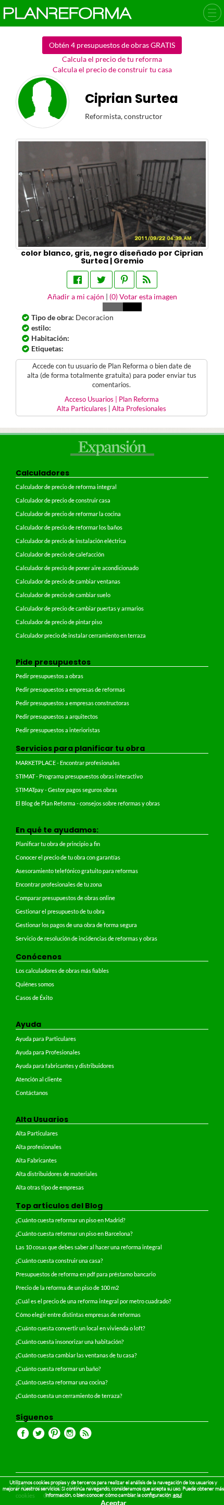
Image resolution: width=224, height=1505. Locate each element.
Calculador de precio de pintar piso (59, 621)
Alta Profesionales (139, 409)
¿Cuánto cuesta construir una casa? (59, 1260)
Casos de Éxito (34, 997)
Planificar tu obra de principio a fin (58, 843)
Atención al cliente (39, 1079)
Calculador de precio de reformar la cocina (68, 513)
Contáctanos (32, 1092)
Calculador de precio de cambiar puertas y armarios (80, 608)
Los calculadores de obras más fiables (62, 970)
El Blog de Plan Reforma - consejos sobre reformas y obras (88, 803)
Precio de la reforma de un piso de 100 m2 (67, 1287)
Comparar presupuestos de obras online (65, 897)
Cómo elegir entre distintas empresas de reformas (78, 1314)
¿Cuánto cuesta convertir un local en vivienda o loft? (80, 1328)
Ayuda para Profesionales (48, 1052)
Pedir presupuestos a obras (49, 675)
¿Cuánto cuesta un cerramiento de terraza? (69, 1395)
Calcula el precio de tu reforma (112, 59)
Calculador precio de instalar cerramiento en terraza (81, 635)
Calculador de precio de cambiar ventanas (68, 581)
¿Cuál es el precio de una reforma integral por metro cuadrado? (93, 1301)
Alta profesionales (38, 1146)
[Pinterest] (124, 279)
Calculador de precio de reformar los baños (69, 527)
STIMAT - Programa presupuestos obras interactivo (79, 776)
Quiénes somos (35, 984)
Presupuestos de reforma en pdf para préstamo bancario (86, 1274)
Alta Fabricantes (36, 1160)
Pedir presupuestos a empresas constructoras (72, 702)
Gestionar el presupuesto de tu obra (60, 911)
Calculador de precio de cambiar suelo (63, 594)
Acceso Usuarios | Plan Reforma (112, 399)
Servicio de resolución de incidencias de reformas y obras (86, 938)
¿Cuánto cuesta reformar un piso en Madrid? (70, 1220)
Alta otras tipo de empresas (50, 1187)
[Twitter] (101, 279)
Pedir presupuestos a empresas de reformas (70, 689)
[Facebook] (78, 279)
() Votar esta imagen (143, 296)
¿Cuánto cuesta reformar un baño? (58, 1368)
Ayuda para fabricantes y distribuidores (65, 1065)
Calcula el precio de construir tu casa (112, 69)
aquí (177, 1494)
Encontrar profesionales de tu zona (59, 884)
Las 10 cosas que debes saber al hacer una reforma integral (89, 1247)
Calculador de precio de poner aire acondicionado (77, 567)
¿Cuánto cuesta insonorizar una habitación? (69, 1341)
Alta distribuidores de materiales (56, 1173)
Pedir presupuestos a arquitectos (57, 716)
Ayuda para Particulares (46, 1038)
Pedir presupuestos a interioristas (58, 730)
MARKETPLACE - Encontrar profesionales (68, 762)
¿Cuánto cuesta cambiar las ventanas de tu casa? (76, 1355)
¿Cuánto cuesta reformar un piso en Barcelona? (74, 1233)
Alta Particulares (82, 409)
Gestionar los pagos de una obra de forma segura (76, 924)
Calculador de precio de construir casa (63, 500)
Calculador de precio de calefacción (60, 554)
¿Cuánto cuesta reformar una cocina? (61, 1382)
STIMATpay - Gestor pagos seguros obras (66, 789)
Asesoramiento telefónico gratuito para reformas (77, 870)
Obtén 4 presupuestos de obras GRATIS (112, 45)
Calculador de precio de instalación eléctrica (71, 540)
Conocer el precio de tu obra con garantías (68, 857)
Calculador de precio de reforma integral (66, 486)
